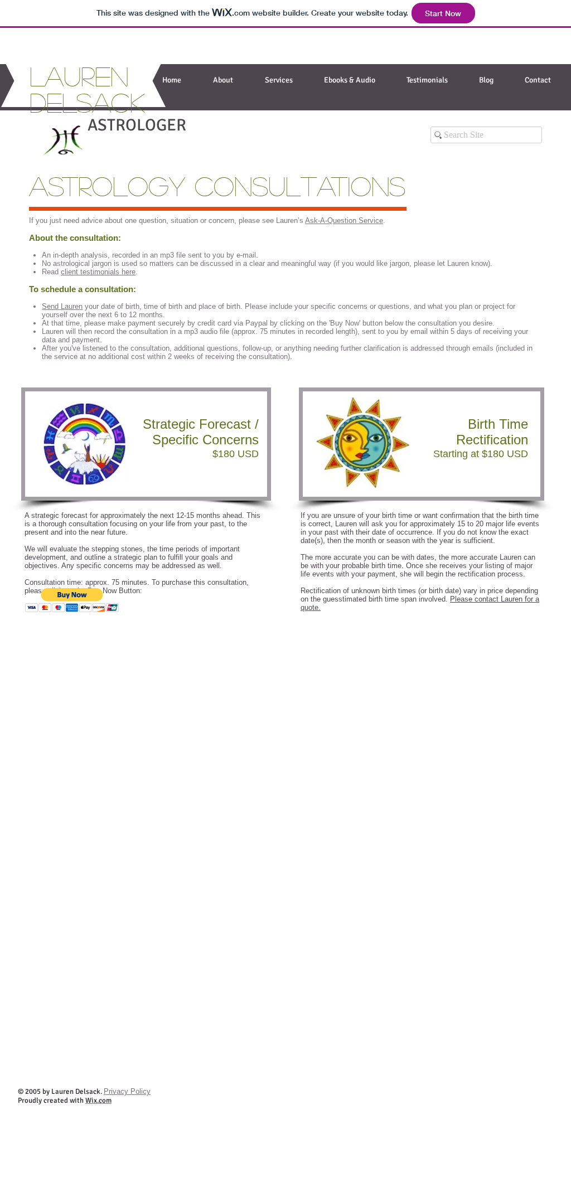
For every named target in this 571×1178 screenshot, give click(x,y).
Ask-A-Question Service (344, 220)
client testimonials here (98, 272)
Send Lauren (62, 306)
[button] (278, 80)
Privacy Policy (127, 1091)
